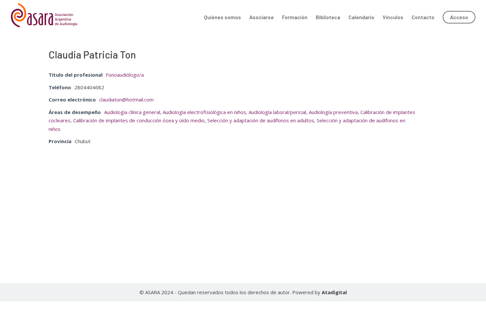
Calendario (361, 17)
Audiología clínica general (132, 112)
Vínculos (393, 17)
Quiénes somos (222, 17)
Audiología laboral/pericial (277, 112)
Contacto (423, 17)
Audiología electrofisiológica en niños (204, 112)
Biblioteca (328, 17)
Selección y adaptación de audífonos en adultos (260, 120)
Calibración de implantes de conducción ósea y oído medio (139, 120)
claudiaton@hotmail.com (126, 99)
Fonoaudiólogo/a (125, 74)
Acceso (459, 17)
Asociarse (261, 17)
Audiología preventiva (333, 112)
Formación (294, 17)
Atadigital (334, 292)
